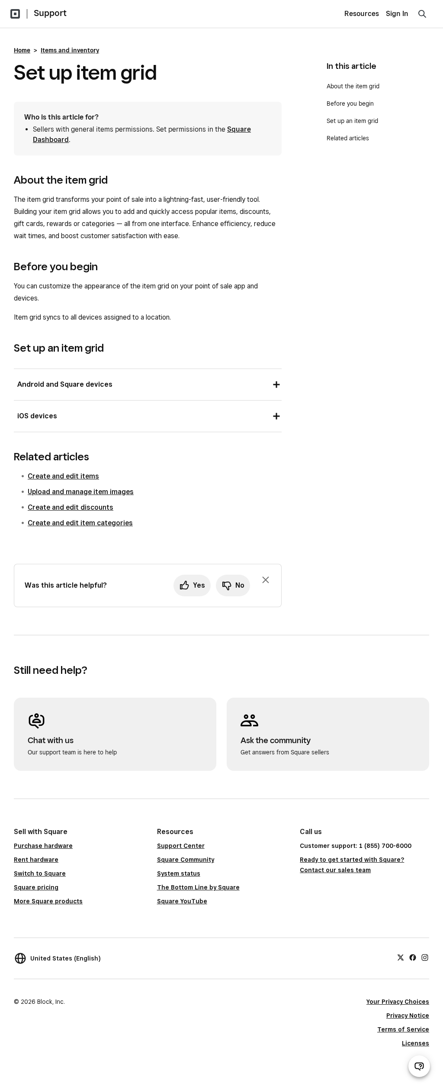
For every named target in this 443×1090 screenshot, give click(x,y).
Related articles (348, 138)
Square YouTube (182, 901)
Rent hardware (36, 859)
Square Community (185, 859)
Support (50, 13)
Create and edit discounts (70, 507)
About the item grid (353, 86)
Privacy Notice (407, 1015)
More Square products (48, 901)
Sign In (397, 14)
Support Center (181, 845)
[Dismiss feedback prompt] (265, 580)
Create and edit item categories (80, 523)
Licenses (415, 1043)
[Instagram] (425, 957)
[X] (400, 957)
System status (178, 873)
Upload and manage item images (81, 492)
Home (22, 50)
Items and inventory (70, 50)
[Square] (15, 14)
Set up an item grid (352, 120)
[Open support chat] (419, 1066)
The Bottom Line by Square (198, 887)
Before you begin (350, 103)
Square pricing (36, 887)
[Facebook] (412, 957)
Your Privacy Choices (397, 1001)
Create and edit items (63, 476)
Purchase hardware (43, 845)
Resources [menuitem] (361, 14)
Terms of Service (403, 1029)
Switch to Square (40, 873)
